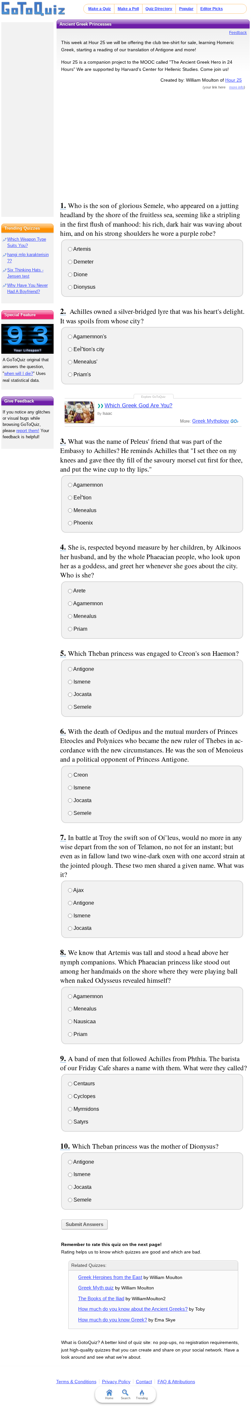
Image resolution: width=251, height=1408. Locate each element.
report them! (27, 430)
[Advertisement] (153, 144)
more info (236, 87)
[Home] (33, 9)
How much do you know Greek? (112, 1319)
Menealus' (84, 361)
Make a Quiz (99, 9)
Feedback (238, 32)
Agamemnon (87, 485)
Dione (80, 274)
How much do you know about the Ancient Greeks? (133, 1309)
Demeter (82, 262)
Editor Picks (211, 9)
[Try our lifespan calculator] (27, 339)
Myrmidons (85, 1109)
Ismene (81, 682)
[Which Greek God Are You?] (79, 412)
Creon (80, 775)
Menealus (84, 510)
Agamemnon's (89, 336)
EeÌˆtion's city (88, 349)
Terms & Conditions (76, 1381)
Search (125, 1398)
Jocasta (82, 694)
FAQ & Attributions (176, 1381)
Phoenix (82, 523)
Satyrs (80, 1122)
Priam (79, 629)
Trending (142, 1398)
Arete (79, 590)
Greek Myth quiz (96, 1287)
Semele (82, 707)
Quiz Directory (158, 9)
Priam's (81, 374)
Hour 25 (233, 80)
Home (109, 1398)
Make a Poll (128, 9)
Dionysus (83, 287)
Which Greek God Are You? (138, 405)
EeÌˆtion (82, 497)
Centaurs (83, 1083)
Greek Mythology (210, 421)
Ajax (78, 890)
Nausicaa (84, 1021)
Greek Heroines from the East (110, 1277)
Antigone (83, 669)
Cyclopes (83, 1096)
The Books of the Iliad (101, 1298)
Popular (186, 9)
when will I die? (18, 373)
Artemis (81, 249)
